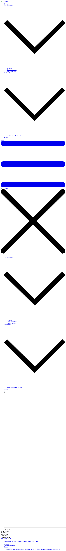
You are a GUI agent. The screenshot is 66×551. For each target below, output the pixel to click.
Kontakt (6, 137)
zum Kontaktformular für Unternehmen (11, 541)
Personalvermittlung (12, 70)
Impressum (6, 544)
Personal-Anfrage (11, 71)
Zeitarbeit (9, 68)
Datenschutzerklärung (9, 545)
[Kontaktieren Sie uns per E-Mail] (51, 549)
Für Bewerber (7, 73)
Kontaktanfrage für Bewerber (14, 136)
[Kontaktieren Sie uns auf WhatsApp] (32, 549)
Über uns (6, 4)
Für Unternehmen (8, 5)
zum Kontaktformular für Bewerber (30, 541)
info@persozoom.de (6, 538)
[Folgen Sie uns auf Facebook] (14, 549)
